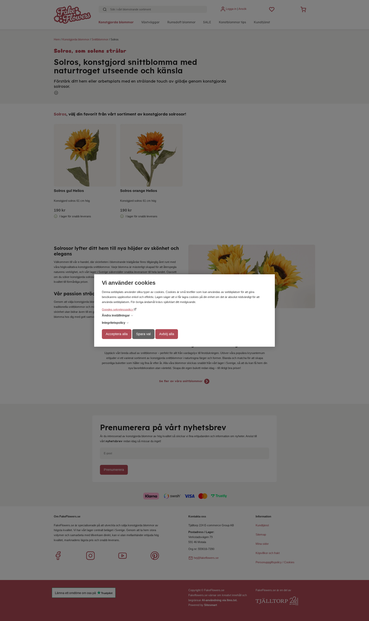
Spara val (143, 334)
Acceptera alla (117, 334)
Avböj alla (166, 334)
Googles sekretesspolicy (118, 309)
